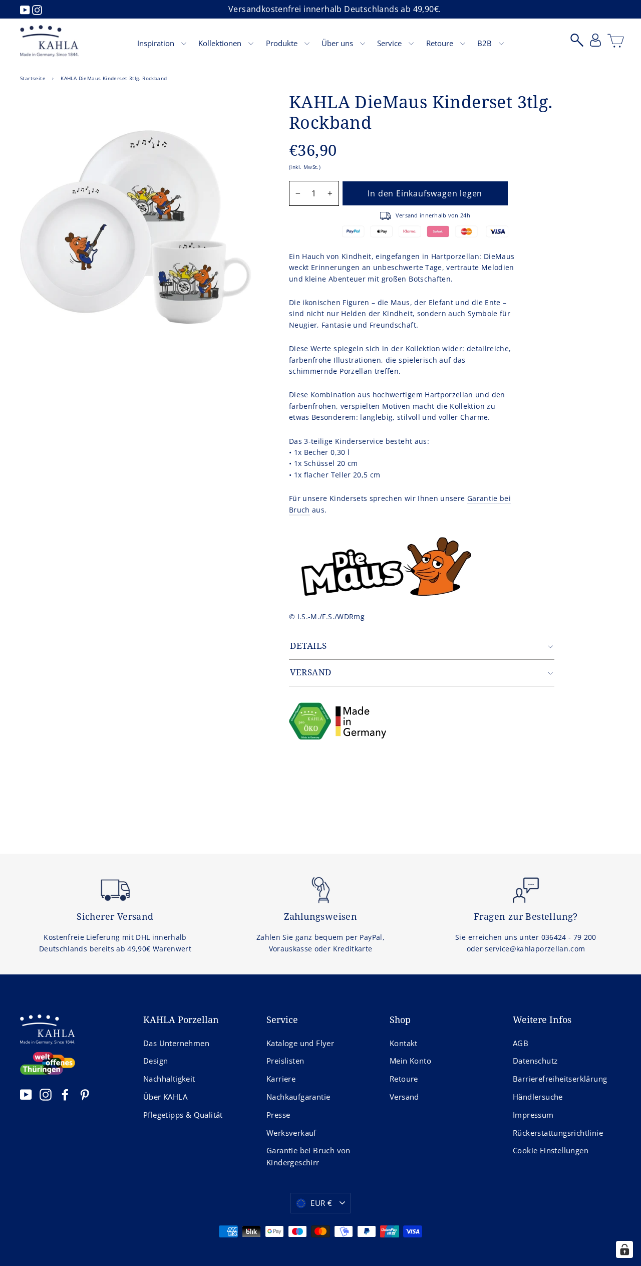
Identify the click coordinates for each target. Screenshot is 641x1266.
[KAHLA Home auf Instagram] (46, 1094)
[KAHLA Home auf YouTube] (26, 1094)
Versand (404, 1097)
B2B (485, 43)
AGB (520, 1043)
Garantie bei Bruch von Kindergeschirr (308, 1156)
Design (155, 1061)
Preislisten (285, 1061)
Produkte (282, 43)
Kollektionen (220, 43)
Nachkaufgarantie (298, 1097)
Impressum (533, 1115)
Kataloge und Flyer (300, 1043)
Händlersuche (538, 1097)
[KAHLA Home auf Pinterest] (85, 1094)
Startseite (33, 78)
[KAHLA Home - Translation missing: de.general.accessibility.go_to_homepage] (49, 41)
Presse (278, 1115)
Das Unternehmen (176, 1043)
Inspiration (156, 43)
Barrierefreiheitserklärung (560, 1079)
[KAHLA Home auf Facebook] (65, 1094)
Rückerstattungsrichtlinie (558, 1133)
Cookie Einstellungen (550, 1150)
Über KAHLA (165, 1097)
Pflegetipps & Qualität (183, 1115)
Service (390, 43)
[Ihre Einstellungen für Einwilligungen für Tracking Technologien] (624, 1249)
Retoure (440, 43)
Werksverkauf (291, 1133)
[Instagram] (37, 9)
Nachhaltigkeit (169, 1079)
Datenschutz (535, 1061)
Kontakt (404, 1043)
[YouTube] (26, 9)
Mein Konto (410, 1061)
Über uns (338, 43)
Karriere (280, 1079)
